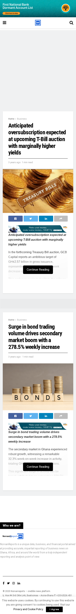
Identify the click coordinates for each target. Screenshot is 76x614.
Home (11, 119)
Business (22, 119)
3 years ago (14, 162)
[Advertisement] (38, 68)
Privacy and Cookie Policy (28, 609)
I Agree (54, 609)
